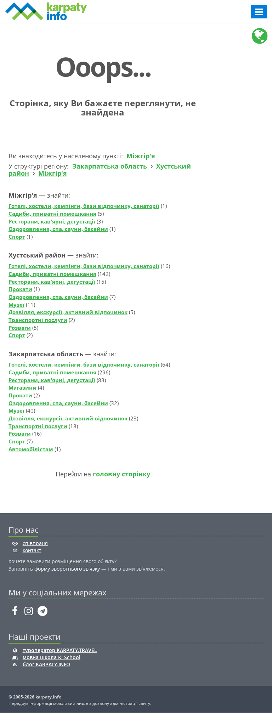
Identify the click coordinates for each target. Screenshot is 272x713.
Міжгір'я (140, 156)
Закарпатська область (109, 166)
